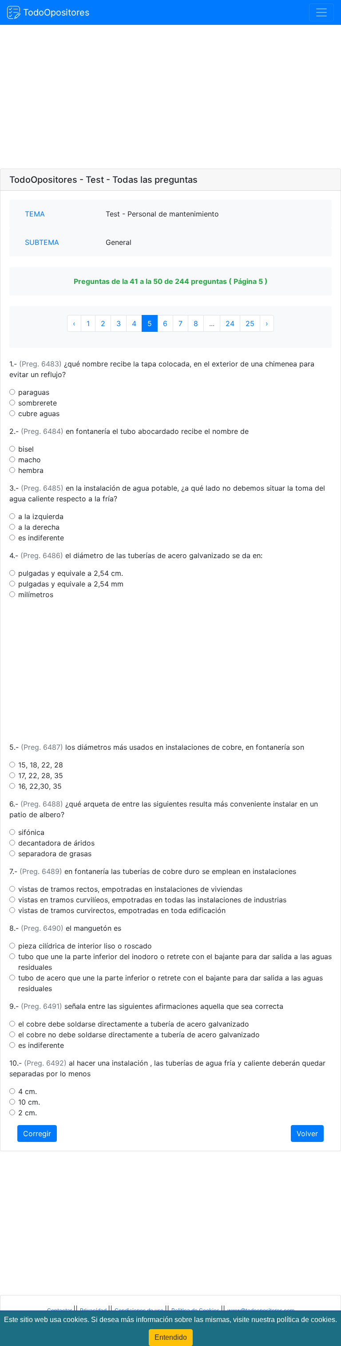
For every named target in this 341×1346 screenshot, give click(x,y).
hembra (31, 470)
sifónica (31, 832)
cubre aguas (38, 413)
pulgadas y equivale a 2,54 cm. (70, 573)
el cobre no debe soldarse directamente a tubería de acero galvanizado (139, 1034)
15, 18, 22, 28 (40, 764)
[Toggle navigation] (321, 12)
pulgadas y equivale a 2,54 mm (70, 583)
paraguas (33, 392)
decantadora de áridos (56, 842)
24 (230, 323)
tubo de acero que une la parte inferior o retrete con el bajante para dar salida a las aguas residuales (170, 983)
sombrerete (37, 402)
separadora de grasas (54, 853)
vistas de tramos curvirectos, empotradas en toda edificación (122, 910)
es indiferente (41, 537)
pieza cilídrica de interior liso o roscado (85, 945)
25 (250, 323)
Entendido (171, 1337)
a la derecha (38, 527)
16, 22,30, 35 (40, 786)
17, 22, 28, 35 (40, 775)
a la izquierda (40, 516)
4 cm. (27, 1091)
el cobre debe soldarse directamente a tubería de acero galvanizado (133, 1023)
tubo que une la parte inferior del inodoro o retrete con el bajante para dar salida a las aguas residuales (175, 962)
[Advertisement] (170, 97)
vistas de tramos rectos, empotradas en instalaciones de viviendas (130, 889)
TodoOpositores (54, 12)
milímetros (35, 594)
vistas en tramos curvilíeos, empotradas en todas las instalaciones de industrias (152, 899)
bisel (26, 449)
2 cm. (27, 1112)
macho (29, 459)
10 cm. (29, 1102)
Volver (307, 1133)
